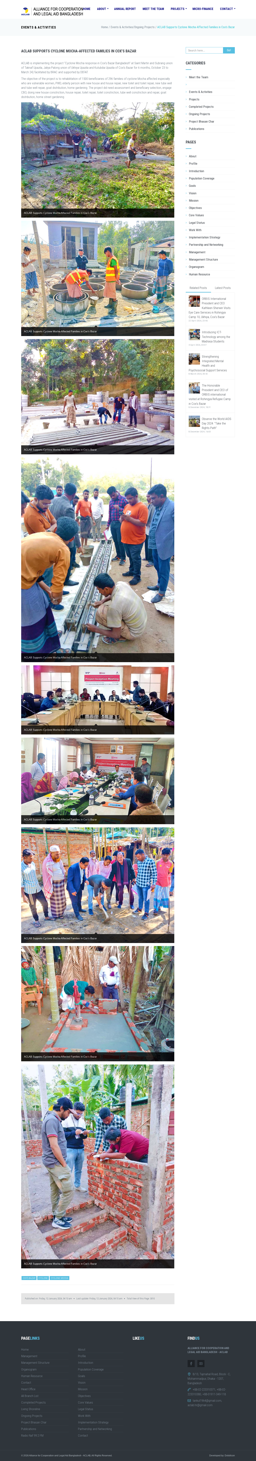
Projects (177, 9)
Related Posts (198, 288)
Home (86, 9)
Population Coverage (201, 178)
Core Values (196, 215)
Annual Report (125, 9)
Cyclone (43, 1278)
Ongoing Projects (144, 27)
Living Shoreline (30, 1409)
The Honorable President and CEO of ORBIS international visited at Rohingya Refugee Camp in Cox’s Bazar (210, 396)
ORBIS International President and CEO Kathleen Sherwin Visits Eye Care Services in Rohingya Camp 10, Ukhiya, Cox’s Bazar (210, 309)
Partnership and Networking (206, 245)
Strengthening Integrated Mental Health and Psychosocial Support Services (208, 365)
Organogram (196, 267)
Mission (193, 200)
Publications (196, 129)
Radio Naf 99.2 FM (32, 1435)
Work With (195, 230)
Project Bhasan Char (201, 121)
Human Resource (199, 274)
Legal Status (197, 223)
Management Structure (203, 259)
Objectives (195, 208)
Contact (226, 9)
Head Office (28, 1389)
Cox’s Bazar (29, 1278)
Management (197, 252)
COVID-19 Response (201, 84)
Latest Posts (223, 288)
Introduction (196, 171)
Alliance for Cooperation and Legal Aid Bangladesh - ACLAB (60, 1455)
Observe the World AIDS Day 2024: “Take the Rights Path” (210, 425)
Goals (192, 186)
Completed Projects (201, 107)
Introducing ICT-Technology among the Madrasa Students (209, 338)
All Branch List (29, 1396)
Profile (193, 163)
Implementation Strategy (204, 237)
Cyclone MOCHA (59, 1278)
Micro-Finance (202, 9)
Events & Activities (38, 27)
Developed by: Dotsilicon (222, 1455)
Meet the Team (153, 9)
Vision (192, 193)
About (101, 9)
